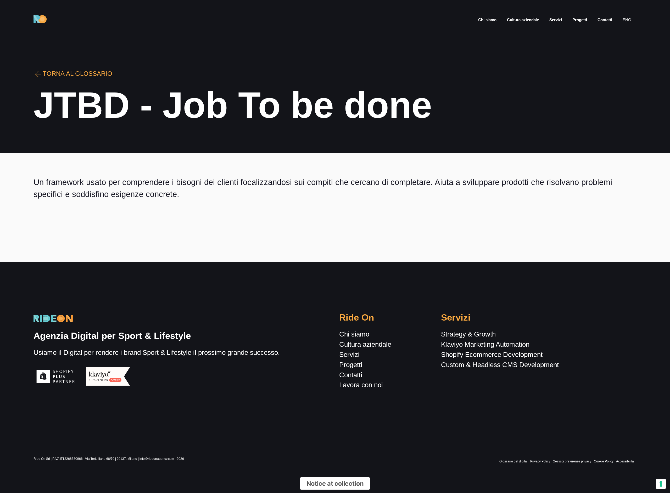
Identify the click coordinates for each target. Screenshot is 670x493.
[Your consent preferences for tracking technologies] (661, 484)
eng (627, 20)
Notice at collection (335, 483)
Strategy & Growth (468, 334)
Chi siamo (487, 20)
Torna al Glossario (77, 73)
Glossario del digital (513, 461)
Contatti (605, 20)
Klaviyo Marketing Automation (485, 344)
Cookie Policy (603, 461)
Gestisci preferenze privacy (572, 461)
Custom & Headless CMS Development (500, 364)
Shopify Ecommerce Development (492, 354)
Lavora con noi (361, 384)
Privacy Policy (540, 461)
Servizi (555, 20)
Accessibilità (625, 461)
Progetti (579, 20)
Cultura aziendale (523, 20)
